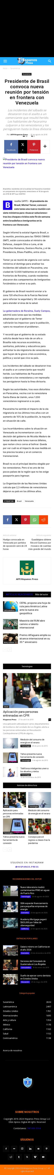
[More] (45, 147)
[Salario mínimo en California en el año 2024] (10, 950)
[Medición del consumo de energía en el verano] (10, 743)
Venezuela (29, 501)
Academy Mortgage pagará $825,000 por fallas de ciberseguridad (33, 922)
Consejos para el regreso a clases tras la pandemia (39, 840)
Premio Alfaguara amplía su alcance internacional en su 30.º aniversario (35, 639)
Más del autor (41, 594)
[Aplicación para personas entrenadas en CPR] (27, 690)
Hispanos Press (9, 719)
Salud (6, 707)
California (24, 929)
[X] (16, 519)
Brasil (19, 501)
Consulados (26, 967)
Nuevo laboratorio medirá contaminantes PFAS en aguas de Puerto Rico (35, 890)
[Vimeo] (35, 1157)
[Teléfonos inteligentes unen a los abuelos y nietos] (10, 772)
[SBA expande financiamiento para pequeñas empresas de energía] (10, 907)
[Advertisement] (27, 29)
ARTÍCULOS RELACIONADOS (19, 594)
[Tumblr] (19, 1157)
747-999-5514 (33, 1128)
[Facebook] (7, 519)
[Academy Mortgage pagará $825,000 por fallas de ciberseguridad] (10, 923)
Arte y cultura (9, 642)
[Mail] (38, 1149)
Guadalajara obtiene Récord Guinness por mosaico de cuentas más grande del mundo (39, 544)
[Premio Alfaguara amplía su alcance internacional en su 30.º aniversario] (10, 638)
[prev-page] (5, 650)
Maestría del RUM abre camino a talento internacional (32, 624)
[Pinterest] (25, 519)
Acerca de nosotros (12, 1050)
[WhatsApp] (34, 519)
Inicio (5, 68)
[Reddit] (11, 1157)
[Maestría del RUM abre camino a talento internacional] (10, 624)
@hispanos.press (27, 866)
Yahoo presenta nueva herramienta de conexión (13, 840)
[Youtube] (43, 1157)
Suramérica (15, 68)
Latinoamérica (9, 610)
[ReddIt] (43, 519)
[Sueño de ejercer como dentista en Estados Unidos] (10, 979)
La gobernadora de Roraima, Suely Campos (26, 310)
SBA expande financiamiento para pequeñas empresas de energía (34, 906)
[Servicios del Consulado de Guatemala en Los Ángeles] (10, 965)
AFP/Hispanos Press (19, 134)
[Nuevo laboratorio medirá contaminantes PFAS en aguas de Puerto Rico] (10, 891)
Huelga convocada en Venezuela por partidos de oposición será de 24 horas (15, 544)
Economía (25, 913)
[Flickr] (14, 1149)
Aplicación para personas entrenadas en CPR (20, 713)
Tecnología (25, 746)
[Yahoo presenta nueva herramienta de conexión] (10, 758)
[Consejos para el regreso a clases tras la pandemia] (39, 826)
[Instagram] (22, 1149)
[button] (5, 61)
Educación (8, 628)
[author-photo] (27, 575)
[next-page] (10, 650)
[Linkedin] (30, 1149)
